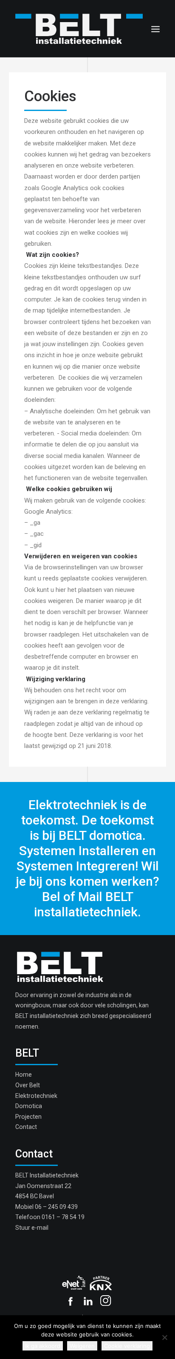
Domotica (28, 1106)
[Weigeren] (164, 1337)
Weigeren (82, 1345)
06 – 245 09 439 (56, 1206)
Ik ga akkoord (42, 1345)
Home (23, 1074)
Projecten (28, 1116)
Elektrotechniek (36, 1095)
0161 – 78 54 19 (63, 1217)
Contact (26, 1126)
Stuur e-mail (31, 1227)
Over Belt (27, 1085)
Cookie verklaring (127, 1345)
